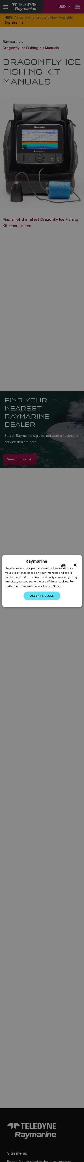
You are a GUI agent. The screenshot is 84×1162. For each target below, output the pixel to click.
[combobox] (63, 566)
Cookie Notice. (52, 586)
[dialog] (42, 581)
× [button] (75, 565)
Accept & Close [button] (42, 596)
